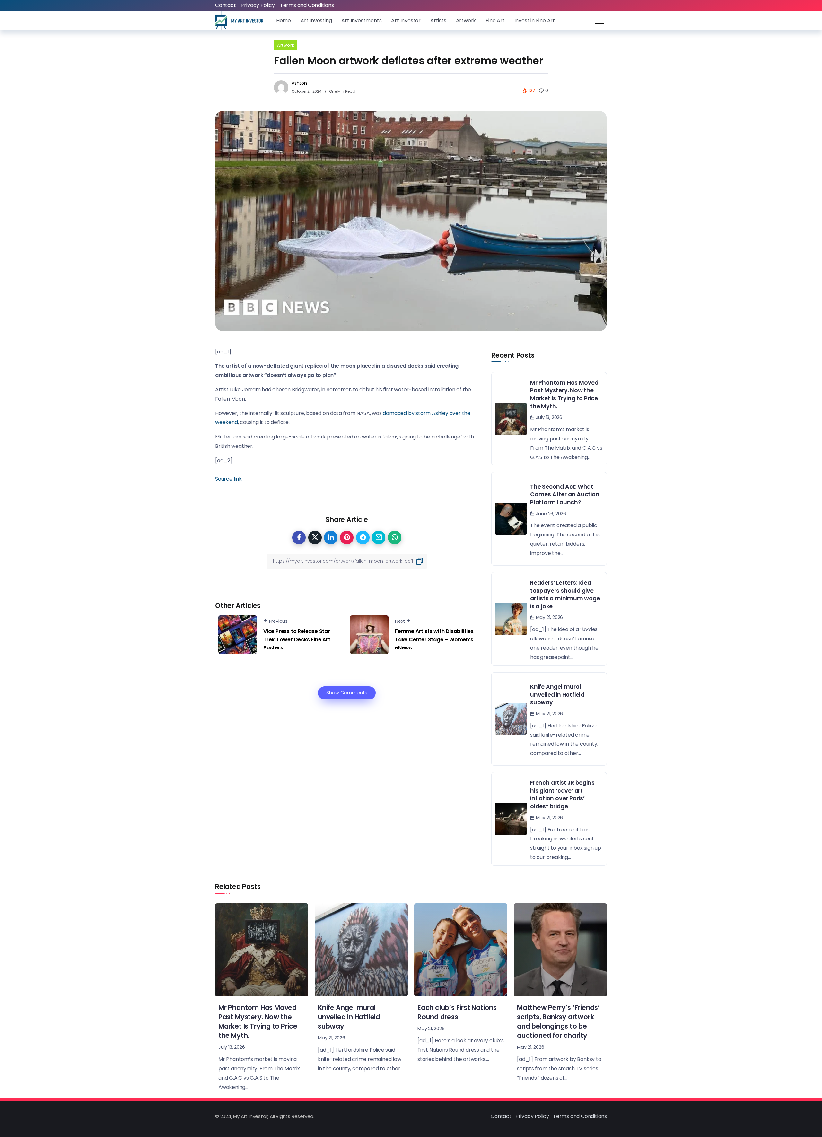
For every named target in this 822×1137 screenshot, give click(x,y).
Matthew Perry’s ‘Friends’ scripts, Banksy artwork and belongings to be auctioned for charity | (558, 1021)
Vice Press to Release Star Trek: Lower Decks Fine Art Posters (296, 639)
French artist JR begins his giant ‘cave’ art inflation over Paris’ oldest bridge (562, 794)
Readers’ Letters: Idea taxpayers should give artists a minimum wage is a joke (565, 594)
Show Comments (346, 693)
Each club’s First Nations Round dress (457, 1012)
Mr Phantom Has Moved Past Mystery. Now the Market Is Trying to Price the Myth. (564, 394)
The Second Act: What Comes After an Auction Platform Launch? (564, 494)
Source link (228, 478)
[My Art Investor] (239, 20)
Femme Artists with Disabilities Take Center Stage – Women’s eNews (434, 639)
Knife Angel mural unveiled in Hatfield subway (557, 694)
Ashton (299, 83)
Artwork (285, 45)
